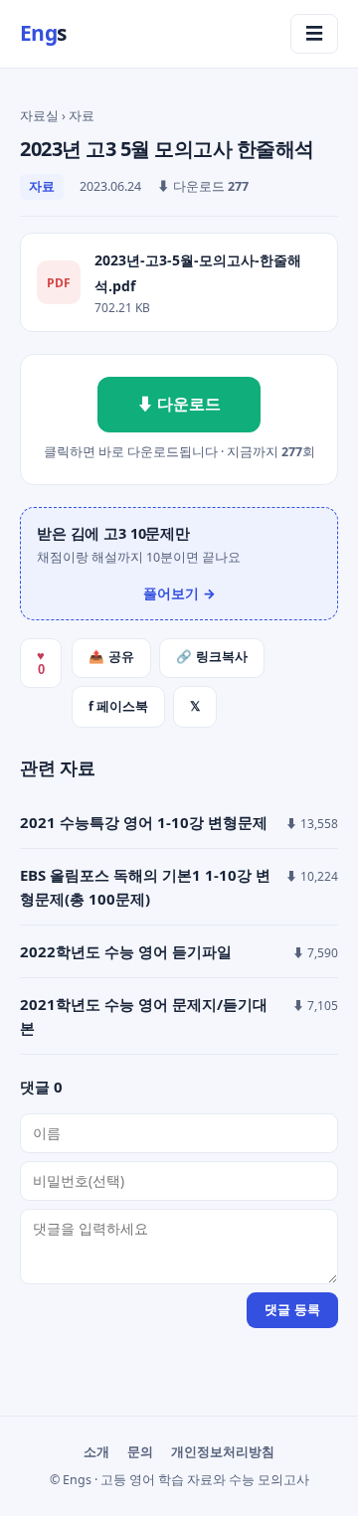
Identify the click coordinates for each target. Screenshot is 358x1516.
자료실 (39, 115)
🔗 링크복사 (212, 657)
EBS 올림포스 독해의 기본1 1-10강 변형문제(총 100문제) (145, 887)
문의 (140, 1451)
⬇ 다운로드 (179, 404)
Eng (43, 33)
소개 (96, 1451)
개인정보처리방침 (222, 1451)
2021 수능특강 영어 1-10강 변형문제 (144, 822)
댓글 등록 (292, 1309)
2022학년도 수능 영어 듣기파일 (126, 951)
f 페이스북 (118, 706)
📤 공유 (111, 657)
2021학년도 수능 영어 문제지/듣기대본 (144, 1016)
